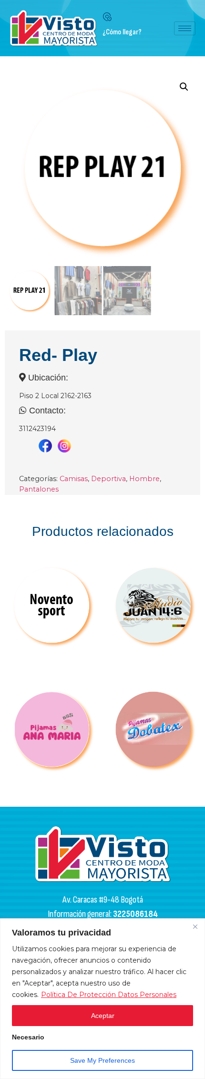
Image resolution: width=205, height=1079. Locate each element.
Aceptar (102, 1015)
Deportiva (108, 478)
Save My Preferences (102, 1060)
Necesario (28, 1037)
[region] (102, 998)
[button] (184, 86)
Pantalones (39, 489)
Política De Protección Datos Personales (108, 994)
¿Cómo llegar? (122, 32)
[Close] (195, 926)
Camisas (74, 478)
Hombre (144, 478)
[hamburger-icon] (184, 28)
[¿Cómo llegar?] (107, 16)
